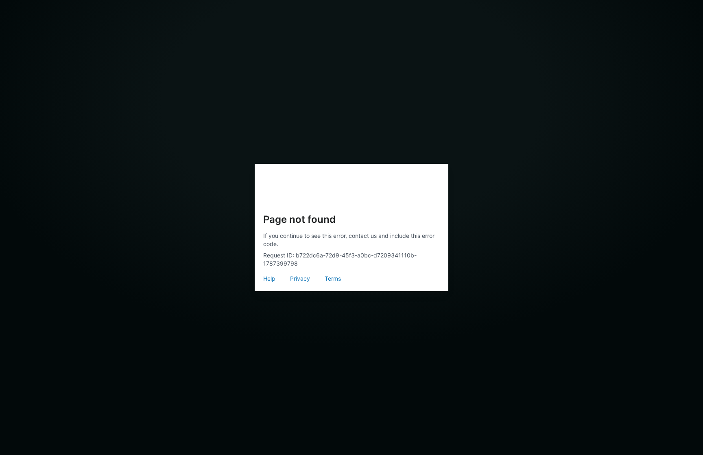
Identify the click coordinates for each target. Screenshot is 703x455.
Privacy (300, 278)
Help (269, 278)
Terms (333, 278)
